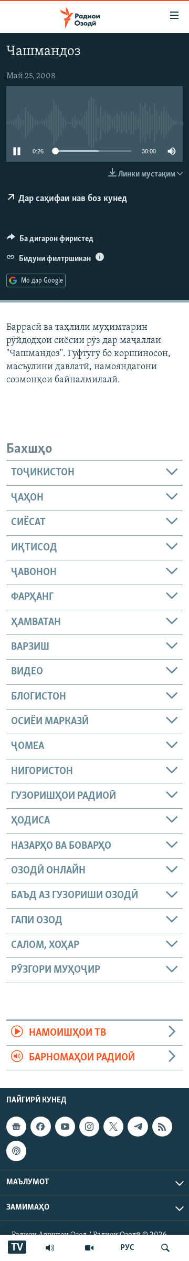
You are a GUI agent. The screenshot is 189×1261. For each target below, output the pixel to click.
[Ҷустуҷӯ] (165, 1248)
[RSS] (162, 1127)
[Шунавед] (50, 1248)
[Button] (50, 241)
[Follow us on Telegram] (138, 1127)
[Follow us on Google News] (16, 1127)
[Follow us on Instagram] (89, 1127)
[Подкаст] (16, 1151)
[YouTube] (89, 1248)
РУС (127, 1248)
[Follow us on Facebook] (40, 1127)
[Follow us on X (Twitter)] (113, 1127)
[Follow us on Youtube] (65, 1127)
